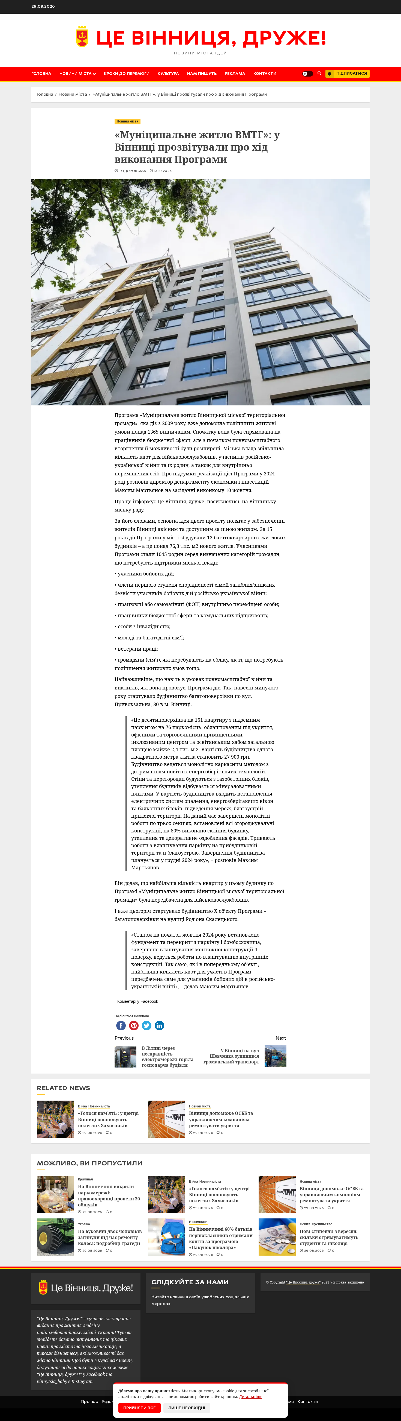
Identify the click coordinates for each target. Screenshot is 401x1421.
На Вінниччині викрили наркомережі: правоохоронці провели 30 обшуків (109, 1195)
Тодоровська (132, 171)
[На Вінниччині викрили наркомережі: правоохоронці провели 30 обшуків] (55, 1194)
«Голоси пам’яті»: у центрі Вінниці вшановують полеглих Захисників (108, 1119)
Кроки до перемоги (126, 74)
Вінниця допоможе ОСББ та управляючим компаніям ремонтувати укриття (221, 1119)
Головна (41, 74)
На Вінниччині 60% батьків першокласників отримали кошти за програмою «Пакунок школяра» (221, 1238)
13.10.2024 (163, 171)
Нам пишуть (202, 74)
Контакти (264, 74)
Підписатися (351, 74)
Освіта (305, 1224)
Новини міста (75, 74)
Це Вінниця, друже (180, 501)
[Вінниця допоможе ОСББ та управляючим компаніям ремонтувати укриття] (166, 1119)
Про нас (89, 1402)
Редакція (111, 1402)
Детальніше (250, 1396)
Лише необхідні (186, 1408)
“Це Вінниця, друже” (303, 1282)
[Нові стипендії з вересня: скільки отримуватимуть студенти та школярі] (277, 1237)
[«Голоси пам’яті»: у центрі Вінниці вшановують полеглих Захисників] (55, 1119)
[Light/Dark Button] (307, 74)
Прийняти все (139, 1408)
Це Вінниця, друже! (211, 40)
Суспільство (322, 1224)
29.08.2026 (92, 1133)
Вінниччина (198, 1222)
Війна (82, 1106)
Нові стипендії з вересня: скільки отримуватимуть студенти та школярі (329, 1237)
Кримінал (85, 1179)
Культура (168, 74)
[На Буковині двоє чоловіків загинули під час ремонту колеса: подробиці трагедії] (55, 1237)
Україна (84, 1224)
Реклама (235, 74)
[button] (319, 74)
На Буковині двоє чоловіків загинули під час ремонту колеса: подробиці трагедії (110, 1237)
